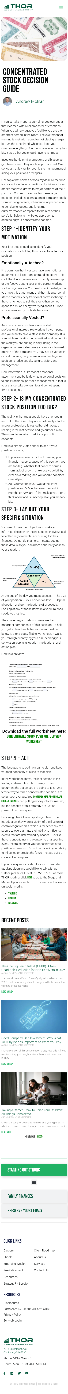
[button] (61, 7)
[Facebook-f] (4, 1373)
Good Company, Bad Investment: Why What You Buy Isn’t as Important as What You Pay (31, 1040)
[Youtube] (26, 1373)
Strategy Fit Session (16, 1283)
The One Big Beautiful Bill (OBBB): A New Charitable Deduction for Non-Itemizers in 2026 (33, 968)
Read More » (7, 991)
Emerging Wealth (14, 1263)
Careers (8, 1250)
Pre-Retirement (13, 1270)
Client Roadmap (44, 1250)
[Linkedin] (11, 1373)
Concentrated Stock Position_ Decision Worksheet (34, 739)
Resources (10, 1277)
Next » (40, 1136)
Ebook (7, 1257)
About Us (40, 1257)
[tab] (34, 1170)
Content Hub (42, 1270)
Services (39, 1263)
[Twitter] (19, 1373)
